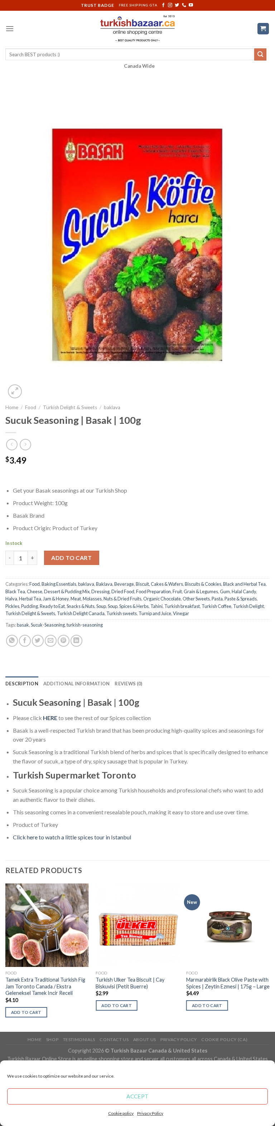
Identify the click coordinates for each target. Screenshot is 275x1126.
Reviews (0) (128, 683)
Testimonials (79, 1039)
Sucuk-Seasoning (48, 625)
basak (23, 625)
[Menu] (9, 28)
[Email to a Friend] (51, 641)
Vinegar (181, 613)
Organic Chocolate (162, 599)
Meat (76, 599)
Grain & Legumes (201, 591)
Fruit (177, 591)
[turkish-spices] (57, 717)
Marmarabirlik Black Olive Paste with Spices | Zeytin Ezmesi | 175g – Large (228, 983)
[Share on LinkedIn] (76, 641)
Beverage (124, 584)
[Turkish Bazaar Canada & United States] (137, 28)
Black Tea (15, 591)
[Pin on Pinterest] (63, 641)
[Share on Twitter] (38, 641)
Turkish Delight (248, 606)
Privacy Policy (150, 1113)
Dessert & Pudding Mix (67, 591)
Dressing (100, 591)
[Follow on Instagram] (170, 5)
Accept (137, 1096)
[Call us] (184, 5)
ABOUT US (144, 1039)
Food (30, 407)
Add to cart (71, 557)
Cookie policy (121, 1113)
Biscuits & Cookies (203, 584)
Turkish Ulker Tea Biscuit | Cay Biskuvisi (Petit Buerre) (130, 983)
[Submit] (260, 54)
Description (21, 683)
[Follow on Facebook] (163, 5)
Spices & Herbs (134, 606)
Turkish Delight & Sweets (70, 407)
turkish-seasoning (85, 625)
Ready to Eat (52, 606)
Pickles (12, 606)
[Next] (269, 957)
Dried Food (122, 591)
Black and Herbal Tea (244, 584)
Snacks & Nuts (81, 606)
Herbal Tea (30, 599)
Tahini (156, 606)
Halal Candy (244, 591)
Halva (11, 599)
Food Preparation (153, 591)
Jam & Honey (56, 599)
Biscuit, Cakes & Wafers (159, 584)
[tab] (21, 683)
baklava (112, 407)
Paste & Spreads (241, 599)
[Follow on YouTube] (191, 5)
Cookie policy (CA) (224, 1039)
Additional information (76, 683)
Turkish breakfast (182, 606)
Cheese (34, 591)
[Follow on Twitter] (177, 5)
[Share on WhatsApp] (12, 641)
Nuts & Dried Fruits (122, 599)
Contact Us (114, 1039)
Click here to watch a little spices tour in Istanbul (72, 837)
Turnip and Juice (155, 613)
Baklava (104, 584)
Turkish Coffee (216, 606)
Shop (52, 1039)
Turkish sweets (121, 613)
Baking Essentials (59, 584)
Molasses (92, 599)
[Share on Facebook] (25, 641)
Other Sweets (196, 599)
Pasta (217, 599)
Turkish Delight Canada (81, 613)
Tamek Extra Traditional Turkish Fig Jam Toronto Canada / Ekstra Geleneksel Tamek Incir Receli (45, 986)
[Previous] (5, 957)
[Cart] (263, 29)
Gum (225, 591)
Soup (101, 606)
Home (11, 407)
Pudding (29, 606)
